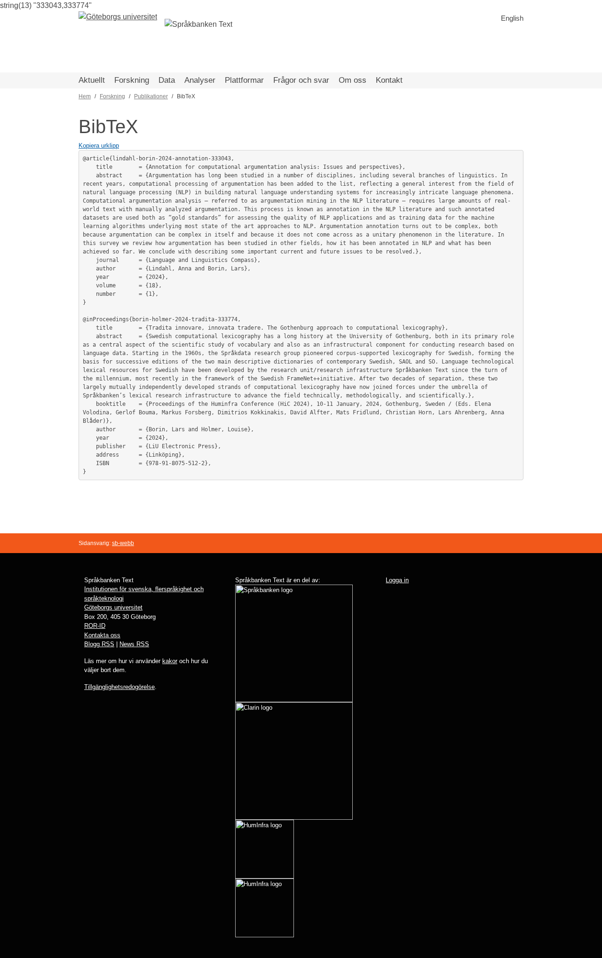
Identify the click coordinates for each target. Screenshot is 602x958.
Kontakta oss (102, 635)
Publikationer (151, 96)
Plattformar (244, 80)
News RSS (134, 644)
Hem (85, 96)
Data (166, 80)
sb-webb (123, 543)
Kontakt (389, 80)
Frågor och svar (301, 80)
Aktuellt (92, 80)
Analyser (199, 80)
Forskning (131, 80)
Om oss (352, 80)
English (512, 18)
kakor (169, 661)
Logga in (397, 580)
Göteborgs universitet (113, 607)
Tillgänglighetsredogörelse (119, 686)
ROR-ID (94, 625)
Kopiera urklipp (99, 145)
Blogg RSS (99, 644)
